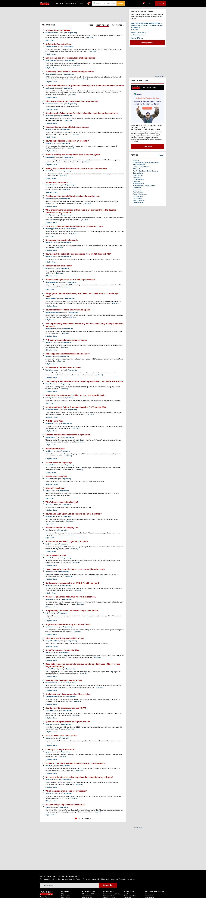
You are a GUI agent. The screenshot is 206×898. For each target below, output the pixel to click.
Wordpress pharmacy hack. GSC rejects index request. (70, 597)
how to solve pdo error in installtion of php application (70, 58)
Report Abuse (65, 896)
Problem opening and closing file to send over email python (72, 155)
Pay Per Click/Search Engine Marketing (145, 171)
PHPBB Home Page (54, 421)
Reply (47, 40)
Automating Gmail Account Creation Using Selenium (69, 72)
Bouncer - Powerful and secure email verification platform (147, 127)
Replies (48, 68)
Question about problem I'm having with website (67, 722)
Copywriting (136, 181)
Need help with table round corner (61, 736)
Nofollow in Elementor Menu (58, 44)
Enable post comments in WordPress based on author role (72, 196)
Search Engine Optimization (141, 167)
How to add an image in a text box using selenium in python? (73, 514)
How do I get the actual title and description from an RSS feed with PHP (78, 254)
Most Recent (102, 25)
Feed (91, 25)
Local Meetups (137, 198)
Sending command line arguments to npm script (67, 435)
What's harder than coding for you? (61, 502)
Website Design (138, 192)
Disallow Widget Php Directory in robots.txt (65, 805)
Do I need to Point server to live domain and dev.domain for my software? (79, 777)
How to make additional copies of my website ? (67, 141)
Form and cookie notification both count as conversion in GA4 (74, 226)
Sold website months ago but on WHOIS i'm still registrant (72, 583)
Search (120, 3)
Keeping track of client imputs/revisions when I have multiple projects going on (81, 113)
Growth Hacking (138, 175)
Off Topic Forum (138, 196)
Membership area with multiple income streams (67, 127)
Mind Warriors (137, 188)
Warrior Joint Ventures (140, 194)
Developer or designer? (56, 476)
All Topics (136, 160)
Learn (81, 3)
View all (161, 155)
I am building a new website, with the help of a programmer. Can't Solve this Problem (84, 381)
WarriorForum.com (139, 35)
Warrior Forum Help (139, 200)
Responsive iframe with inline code (61, 240)
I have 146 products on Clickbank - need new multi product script (75, 569)
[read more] (89, 37)
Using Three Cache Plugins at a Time (62, 650)
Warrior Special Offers (89, 894)
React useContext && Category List (61, 528)
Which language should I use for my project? (66, 791)
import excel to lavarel (55, 555)
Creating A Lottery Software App (60, 749)
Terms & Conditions (130, 896)
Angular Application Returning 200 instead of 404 (68, 624)
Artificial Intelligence (139, 165)
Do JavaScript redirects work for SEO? (63, 368)
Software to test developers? (58, 266)
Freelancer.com (150, 894)
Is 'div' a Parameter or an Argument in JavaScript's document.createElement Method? (84, 85)
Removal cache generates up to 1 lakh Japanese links (70, 280)
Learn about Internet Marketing (112, 894)
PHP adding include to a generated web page (66, 340)
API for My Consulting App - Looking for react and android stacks (75, 395)
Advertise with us (108, 896)
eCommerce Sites (138, 183)
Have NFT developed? (55, 488)
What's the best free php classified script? (64, 638)
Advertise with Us (118, 20)
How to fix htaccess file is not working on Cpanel (67, 310)
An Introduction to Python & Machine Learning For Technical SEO (75, 407)
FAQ (62, 894)
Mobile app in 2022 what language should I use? (67, 354)
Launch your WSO (147, 43)
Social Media (137, 177)
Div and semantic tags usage (58, 462)
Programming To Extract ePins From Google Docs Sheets (71, 611)
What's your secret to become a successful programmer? (71, 101)
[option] (147, 117)
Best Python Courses (55, 449)
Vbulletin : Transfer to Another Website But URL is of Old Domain (75, 763)
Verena (135, 29)
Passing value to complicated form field (63, 680)
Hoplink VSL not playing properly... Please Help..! (68, 694)
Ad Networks (137, 169)
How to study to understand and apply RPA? (65, 708)
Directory (127, 894)
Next (87, 818)
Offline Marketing (138, 179)
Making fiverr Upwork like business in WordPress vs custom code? (76, 168)
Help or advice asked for (56, 182)
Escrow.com (149, 896)
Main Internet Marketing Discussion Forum (146, 162)
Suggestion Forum (138, 202)
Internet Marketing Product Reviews (144, 185)
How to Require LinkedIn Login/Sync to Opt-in (66, 541)
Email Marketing (138, 173)
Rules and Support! (54, 30)
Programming (72, 33)
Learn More (147, 146)
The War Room (87, 896)
